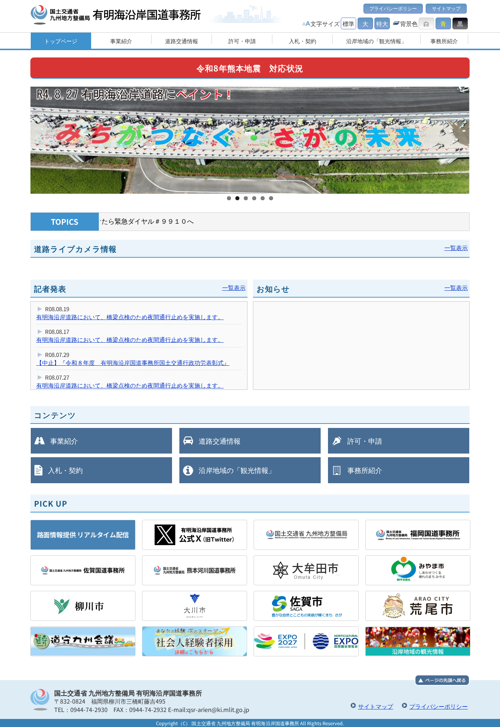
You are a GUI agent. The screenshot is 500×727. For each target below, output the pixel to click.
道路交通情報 (219, 441)
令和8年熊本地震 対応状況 (250, 68)
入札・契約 (65, 470)
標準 (348, 23)
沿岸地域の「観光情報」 (237, 470)
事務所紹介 (364, 470)
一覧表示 (456, 247)
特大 (382, 23)
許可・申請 (364, 441)
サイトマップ (446, 8)
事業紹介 (64, 441)
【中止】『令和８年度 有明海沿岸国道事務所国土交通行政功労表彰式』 (133, 362)
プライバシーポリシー (393, 8)
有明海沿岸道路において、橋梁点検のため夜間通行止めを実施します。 (130, 316)
